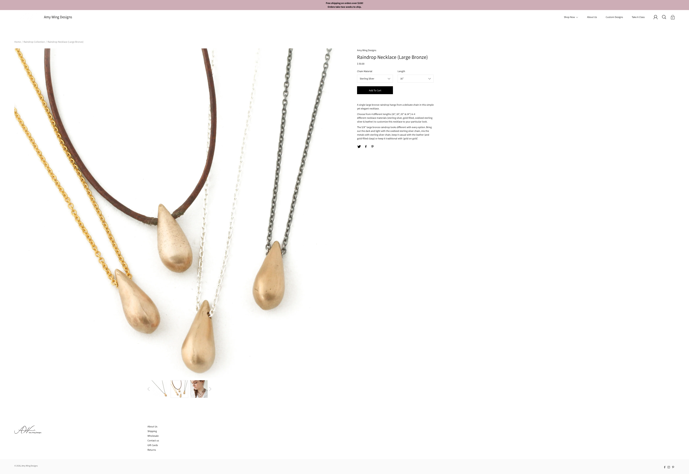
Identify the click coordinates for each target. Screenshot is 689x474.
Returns (151, 449)
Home (17, 41)
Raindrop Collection (34, 41)
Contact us (153, 440)
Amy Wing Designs (58, 17)
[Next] (210, 389)
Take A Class (638, 17)
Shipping (152, 431)
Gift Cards (152, 445)
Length (401, 71)
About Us (592, 17)
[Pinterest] (372, 146)
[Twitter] (359, 146)
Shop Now (569, 17)
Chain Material (364, 71)
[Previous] (148, 389)
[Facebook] (366, 146)
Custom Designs (614, 17)
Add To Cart (375, 90)
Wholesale (153, 435)
